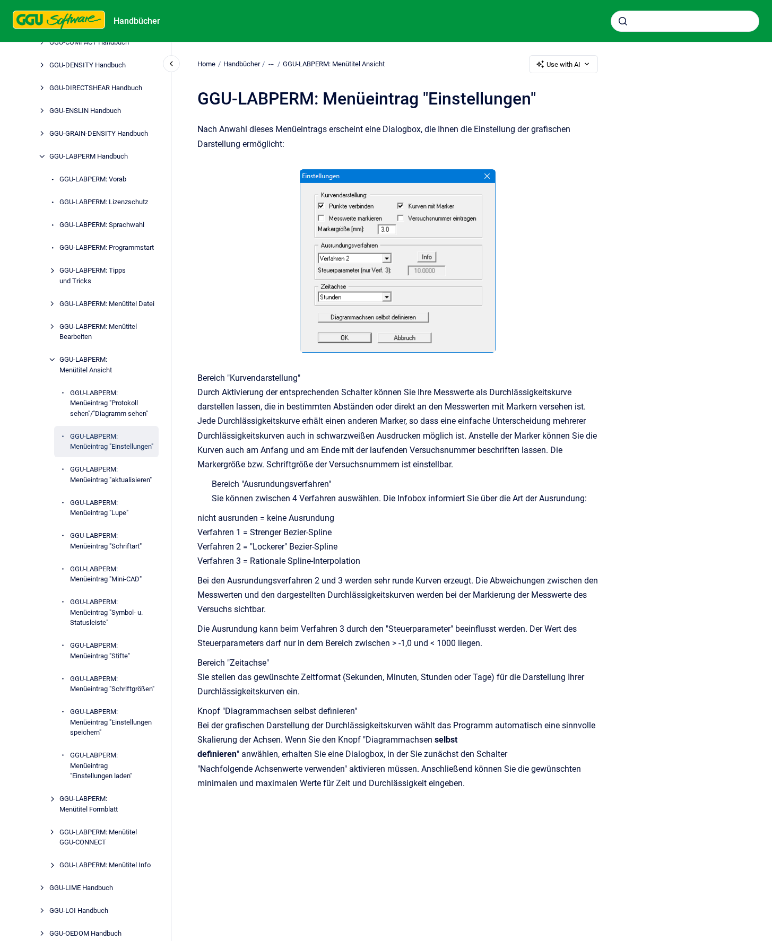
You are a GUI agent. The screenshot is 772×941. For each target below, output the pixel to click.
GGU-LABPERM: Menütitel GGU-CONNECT (98, 837)
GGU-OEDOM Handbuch (85, 933)
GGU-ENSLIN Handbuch (85, 111)
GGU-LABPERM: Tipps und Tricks (92, 275)
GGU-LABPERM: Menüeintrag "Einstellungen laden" (101, 765)
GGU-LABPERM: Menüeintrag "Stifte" (100, 650)
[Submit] (622, 21)
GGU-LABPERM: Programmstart (106, 247)
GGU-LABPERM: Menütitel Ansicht (85, 364)
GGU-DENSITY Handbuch (87, 65)
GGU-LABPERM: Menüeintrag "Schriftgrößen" (112, 684)
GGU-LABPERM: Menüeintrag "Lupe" (99, 508)
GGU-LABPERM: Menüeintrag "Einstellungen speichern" (111, 722)
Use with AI (563, 64)
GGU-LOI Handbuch (78, 910)
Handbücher (137, 21)
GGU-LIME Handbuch (81, 888)
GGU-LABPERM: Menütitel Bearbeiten (98, 332)
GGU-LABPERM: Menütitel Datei (106, 304)
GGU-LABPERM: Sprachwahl (101, 225)
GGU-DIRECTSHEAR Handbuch (95, 88)
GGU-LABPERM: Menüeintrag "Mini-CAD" (106, 574)
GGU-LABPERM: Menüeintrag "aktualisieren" (111, 474)
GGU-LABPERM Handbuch (88, 156)
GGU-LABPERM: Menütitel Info (105, 865)
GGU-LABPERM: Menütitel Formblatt (88, 804)
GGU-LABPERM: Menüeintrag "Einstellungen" (111, 441)
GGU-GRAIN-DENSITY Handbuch (98, 133)
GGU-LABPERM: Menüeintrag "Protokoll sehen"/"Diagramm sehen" (109, 403)
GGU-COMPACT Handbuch (89, 42)
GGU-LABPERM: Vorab (92, 179)
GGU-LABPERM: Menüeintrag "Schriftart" (106, 541)
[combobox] (685, 21)
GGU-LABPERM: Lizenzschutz (103, 202)
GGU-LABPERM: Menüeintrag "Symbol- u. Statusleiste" (106, 612)
